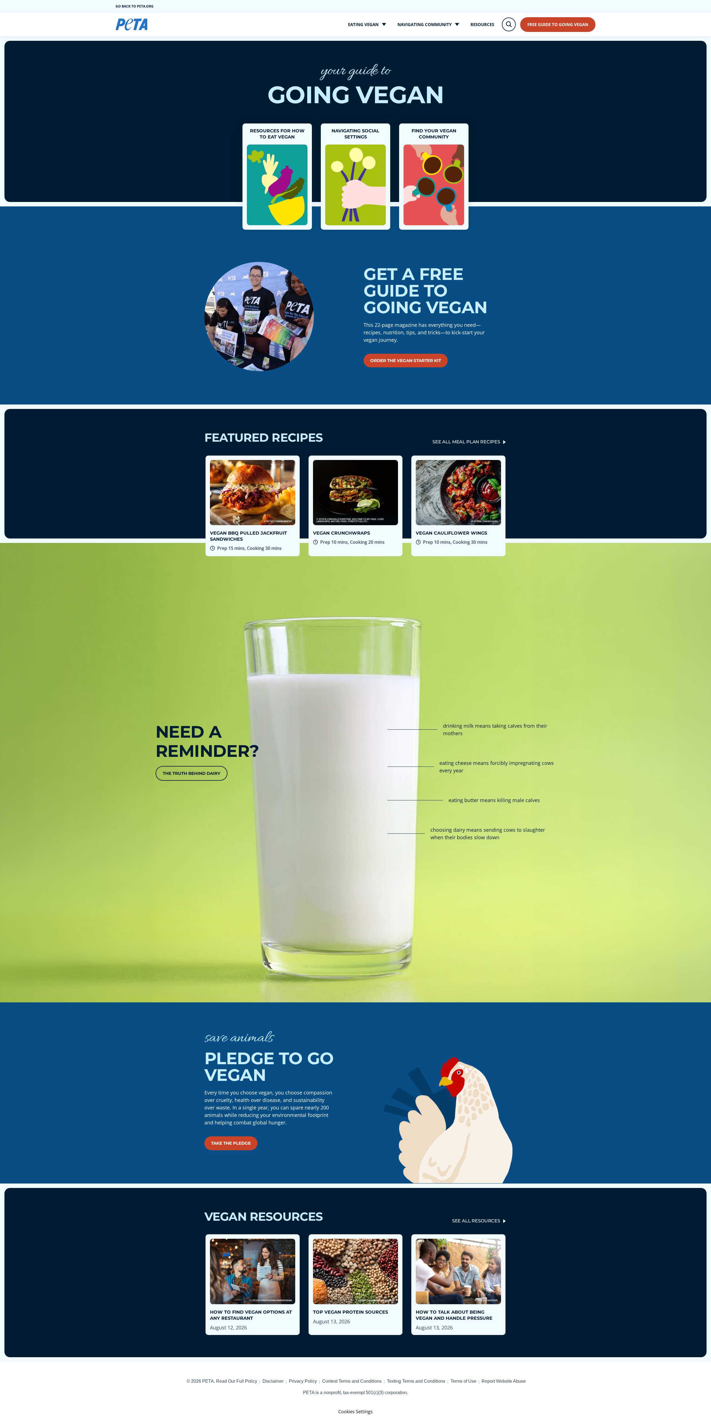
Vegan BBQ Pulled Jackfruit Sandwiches (248, 536)
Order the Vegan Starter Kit (405, 360)
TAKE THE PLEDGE (231, 1143)
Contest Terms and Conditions (352, 1381)
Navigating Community (424, 24)
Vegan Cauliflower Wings (451, 533)
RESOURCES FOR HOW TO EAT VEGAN (277, 134)
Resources (482, 24)
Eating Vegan (363, 24)
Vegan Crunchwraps (341, 533)
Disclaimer (273, 1381)
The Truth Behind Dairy (191, 773)
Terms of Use (463, 1381)
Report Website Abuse (504, 1381)
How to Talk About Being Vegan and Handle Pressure (454, 1315)
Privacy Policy (303, 1381)
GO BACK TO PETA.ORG (135, 6)
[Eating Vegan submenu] (384, 24)
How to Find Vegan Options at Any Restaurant (251, 1315)
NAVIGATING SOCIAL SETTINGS (355, 134)
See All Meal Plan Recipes (466, 441)
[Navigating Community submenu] (457, 24)
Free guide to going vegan (557, 24)
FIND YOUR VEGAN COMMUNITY (434, 134)
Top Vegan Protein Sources (350, 1312)
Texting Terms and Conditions (416, 1381)
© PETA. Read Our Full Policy (222, 1381)
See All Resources (476, 1220)
